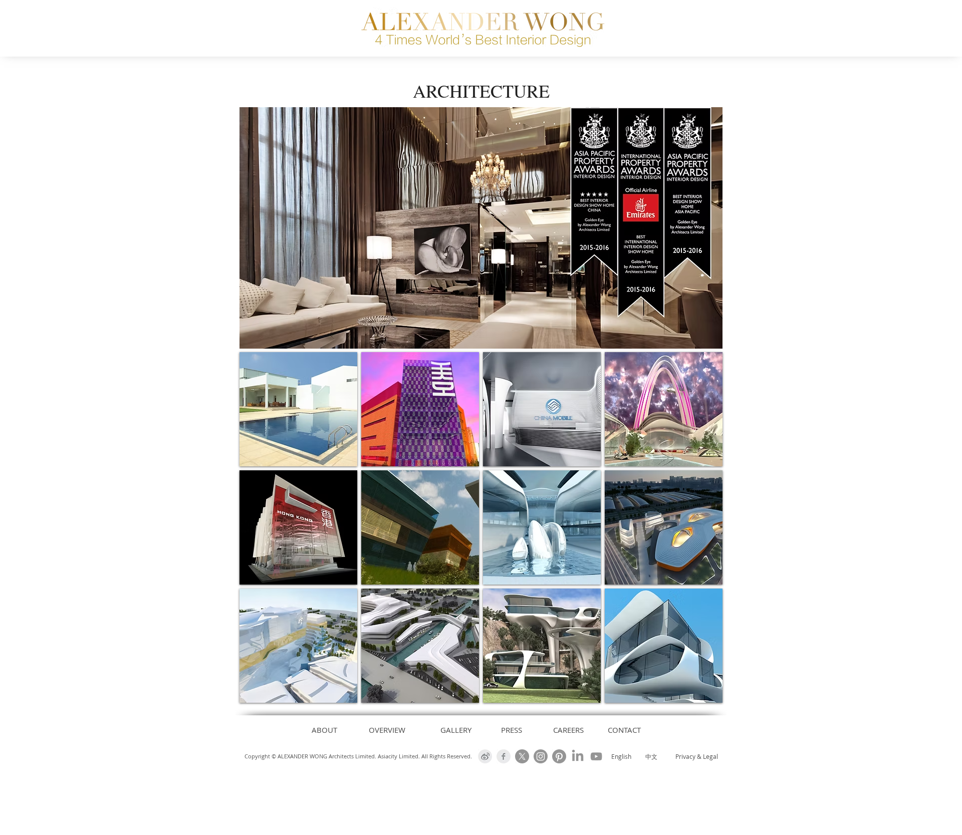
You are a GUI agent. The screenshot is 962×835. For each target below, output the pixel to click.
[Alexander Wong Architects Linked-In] (578, 756)
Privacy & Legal (696, 756)
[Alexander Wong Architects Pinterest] (559, 756)
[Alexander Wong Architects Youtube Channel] (596, 756)
